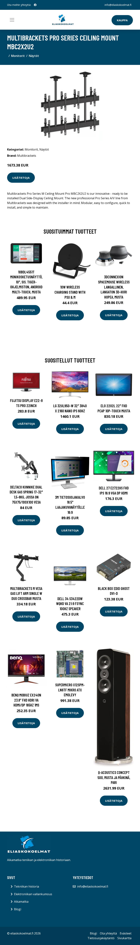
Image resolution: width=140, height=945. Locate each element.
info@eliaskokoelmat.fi (118, 5)
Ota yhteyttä (108, 933)
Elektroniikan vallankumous (33, 894)
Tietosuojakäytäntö (101, 938)
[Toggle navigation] (12, 19)
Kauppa (122, 20)
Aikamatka (21, 902)
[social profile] (35, 4)
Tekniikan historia (26, 886)
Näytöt (34, 56)
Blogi (17, 909)
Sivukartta (124, 938)
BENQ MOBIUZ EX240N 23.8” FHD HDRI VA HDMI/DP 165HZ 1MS (26, 700)
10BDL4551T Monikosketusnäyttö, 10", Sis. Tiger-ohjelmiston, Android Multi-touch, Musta (26, 282)
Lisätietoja (21, 177)
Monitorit (18, 56)
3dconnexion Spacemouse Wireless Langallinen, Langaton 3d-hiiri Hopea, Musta (114, 287)
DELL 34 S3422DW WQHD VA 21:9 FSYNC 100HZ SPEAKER (70, 603)
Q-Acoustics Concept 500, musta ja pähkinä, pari (114, 777)
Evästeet (125, 933)
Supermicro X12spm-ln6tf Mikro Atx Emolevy (70, 689)
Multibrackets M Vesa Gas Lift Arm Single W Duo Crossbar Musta (26, 593)
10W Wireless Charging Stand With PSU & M (70, 292)
